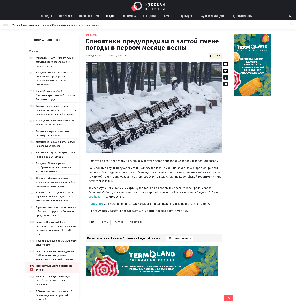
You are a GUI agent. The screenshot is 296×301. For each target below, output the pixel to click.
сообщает (95, 196)
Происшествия (89, 16)
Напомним (96, 203)
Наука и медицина (212, 16)
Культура (186, 16)
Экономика (128, 16)
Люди (110, 16)
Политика (65, 16)
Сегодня (46, 16)
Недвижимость (242, 16)
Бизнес (168, 16)
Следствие (150, 16)
